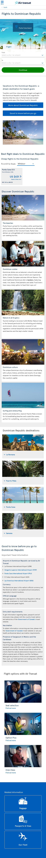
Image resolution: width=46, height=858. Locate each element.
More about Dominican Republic (23, 105)
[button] (9, 46)
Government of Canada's (27, 619)
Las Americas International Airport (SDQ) (18, 581)
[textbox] (23, 54)
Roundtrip (5, 163)
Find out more (11, 708)
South (5, 7)
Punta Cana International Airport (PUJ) (18, 573)
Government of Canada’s (14, 631)
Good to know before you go (23, 113)
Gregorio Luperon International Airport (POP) (20, 570)
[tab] (23, 446)
